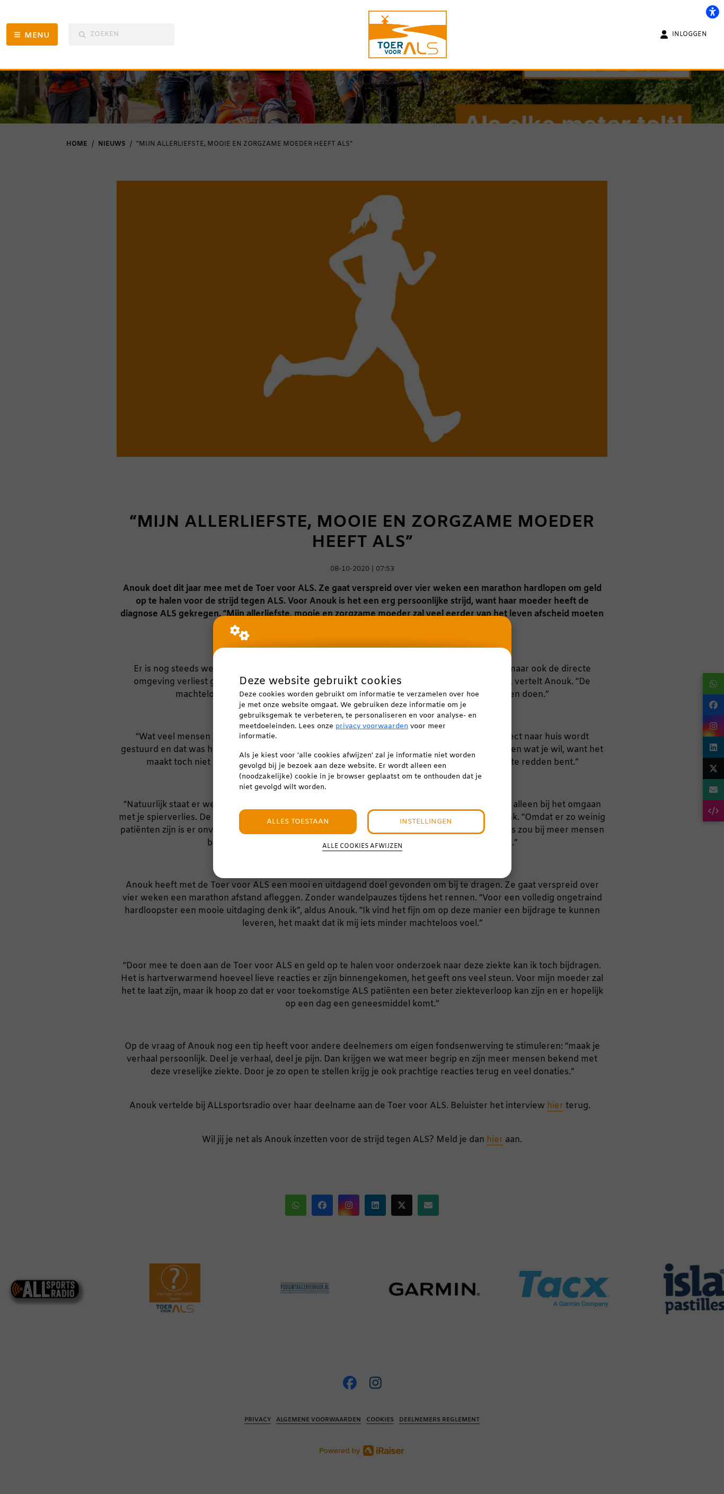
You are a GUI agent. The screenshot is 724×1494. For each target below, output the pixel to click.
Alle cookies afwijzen (362, 846)
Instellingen (426, 821)
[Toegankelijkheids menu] (712, 11)
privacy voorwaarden (371, 726)
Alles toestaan (298, 821)
